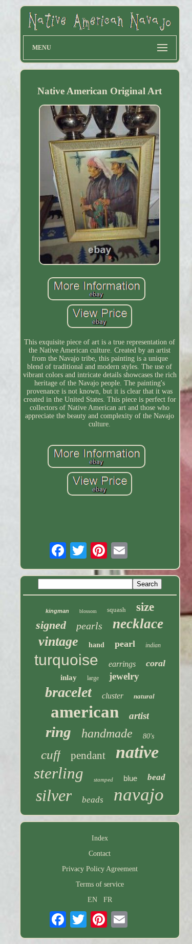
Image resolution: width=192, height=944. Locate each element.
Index (100, 838)
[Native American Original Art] (100, 186)
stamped (103, 779)
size (145, 607)
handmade (107, 733)
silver (54, 795)
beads (92, 800)
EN (92, 900)
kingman (57, 611)
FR (107, 900)
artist (139, 715)
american (85, 712)
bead (156, 777)
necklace (138, 623)
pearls (89, 625)
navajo (139, 795)
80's (148, 736)
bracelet (68, 692)
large (93, 678)
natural (144, 696)
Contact (100, 853)
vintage (58, 641)
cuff (50, 755)
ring (58, 732)
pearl (125, 644)
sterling (58, 773)
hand (96, 645)
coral (155, 663)
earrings (122, 664)
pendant (88, 755)
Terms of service (100, 884)
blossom (88, 611)
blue (130, 778)
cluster (112, 695)
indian (153, 645)
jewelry (124, 676)
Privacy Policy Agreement (100, 869)
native (137, 752)
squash (116, 609)
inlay (68, 677)
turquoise (66, 659)
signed (51, 625)
